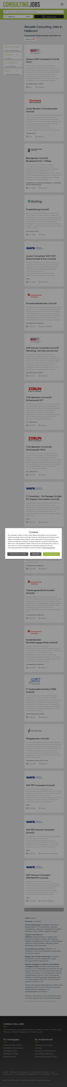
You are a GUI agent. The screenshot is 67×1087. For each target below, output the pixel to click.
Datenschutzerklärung (48, 548)
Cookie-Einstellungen (18, 554)
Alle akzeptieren (51, 554)
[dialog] (33, 543)
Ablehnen (35, 554)
